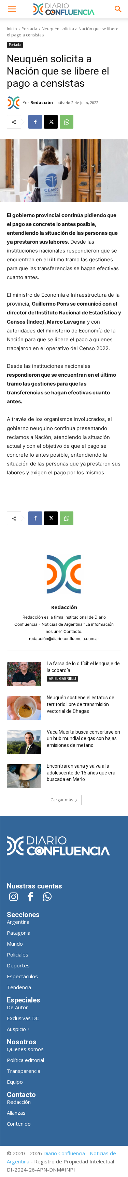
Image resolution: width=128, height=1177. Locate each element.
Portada (29, 29)
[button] (12, 9)
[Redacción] (15, 103)
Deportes (18, 965)
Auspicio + (18, 1029)
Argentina (18, 921)
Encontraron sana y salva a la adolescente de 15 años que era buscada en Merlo (81, 772)
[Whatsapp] (47, 897)
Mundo (15, 943)
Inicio (12, 29)
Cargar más (62, 800)
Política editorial (25, 1060)
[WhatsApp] (66, 122)
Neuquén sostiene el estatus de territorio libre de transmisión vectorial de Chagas (80, 704)
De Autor (17, 1007)
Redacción (41, 102)
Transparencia (23, 1070)
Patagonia (18, 932)
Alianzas (16, 1112)
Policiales (17, 954)
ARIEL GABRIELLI (62, 678)
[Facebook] (35, 122)
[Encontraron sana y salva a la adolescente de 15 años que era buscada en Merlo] (24, 776)
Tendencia (19, 987)
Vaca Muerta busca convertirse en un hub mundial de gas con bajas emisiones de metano (83, 738)
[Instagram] (13, 897)
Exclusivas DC (23, 1018)
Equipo (15, 1081)
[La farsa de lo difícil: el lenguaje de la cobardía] (24, 674)
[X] (51, 122)
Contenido (19, 1123)
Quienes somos (25, 1049)
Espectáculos (22, 976)
